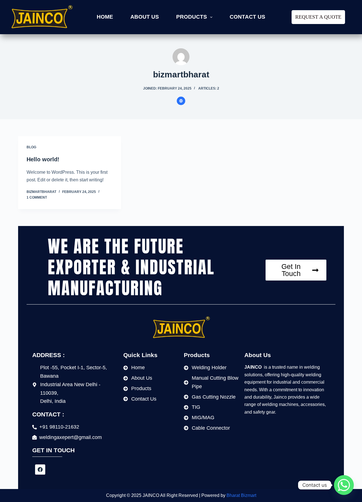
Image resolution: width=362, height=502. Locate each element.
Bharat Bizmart (241, 495)
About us (144, 17)
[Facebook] (40, 469)
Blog (31, 147)
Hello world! (43, 159)
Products (191, 17)
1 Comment (37, 197)
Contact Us (247, 17)
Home (105, 17)
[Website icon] (181, 101)
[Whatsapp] (344, 485)
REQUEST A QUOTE (318, 17)
